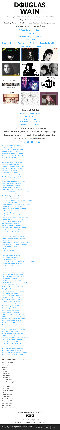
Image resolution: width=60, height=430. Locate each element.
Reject (47, 427)
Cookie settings (38, 427)
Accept (54, 427)
